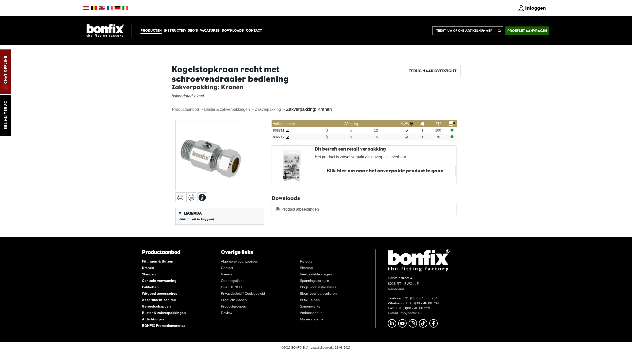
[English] (102, 8)
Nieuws (226, 274)
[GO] (499, 30)
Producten (151, 30)
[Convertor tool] (191, 197)
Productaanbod (185, 109)
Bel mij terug (5, 115)
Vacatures (210, 30)
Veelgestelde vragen (316, 274)
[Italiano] (125, 8)
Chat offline (5, 70)
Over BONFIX (231, 287)
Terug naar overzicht (432, 70)
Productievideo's (234, 300)
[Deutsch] (117, 8)
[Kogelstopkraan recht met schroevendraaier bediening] (210, 155)
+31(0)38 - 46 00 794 (422, 303)
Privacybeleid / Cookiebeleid (243, 293)
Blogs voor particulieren (318, 293)
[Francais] (110, 8)
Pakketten (150, 287)
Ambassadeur (311, 313)
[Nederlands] (86, 8)
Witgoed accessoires (159, 293)
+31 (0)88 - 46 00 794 (420, 298)
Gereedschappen (156, 306)
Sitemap (306, 268)
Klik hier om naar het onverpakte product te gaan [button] (385, 171)
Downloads (233, 30)
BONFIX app (310, 300)
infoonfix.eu (411, 313)
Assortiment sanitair (159, 300)
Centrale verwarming (159, 281)
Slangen (149, 274)
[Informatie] (202, 197)
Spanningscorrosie (314, 281)
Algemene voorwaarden (239, 261)
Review (226, 313)
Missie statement (313, 319)
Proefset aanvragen (527, 31)
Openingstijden (232, 281)
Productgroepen (233, 306)
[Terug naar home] (105, 30)
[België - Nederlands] (94, 8)
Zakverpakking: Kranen (309, 109)
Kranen (148, 268)
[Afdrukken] (180, 197)
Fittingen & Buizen (157, 261)
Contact (254, 30)
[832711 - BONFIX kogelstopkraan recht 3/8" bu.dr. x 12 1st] (287, 130)
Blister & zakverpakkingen (227, 109)
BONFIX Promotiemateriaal (164, 326)
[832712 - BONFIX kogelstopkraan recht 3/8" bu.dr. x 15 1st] (288, 137)
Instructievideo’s (181, 30)
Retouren (307, 261)
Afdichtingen (153, 319)
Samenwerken (311, 306)
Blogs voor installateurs (318, 287)
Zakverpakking (268, 109)
